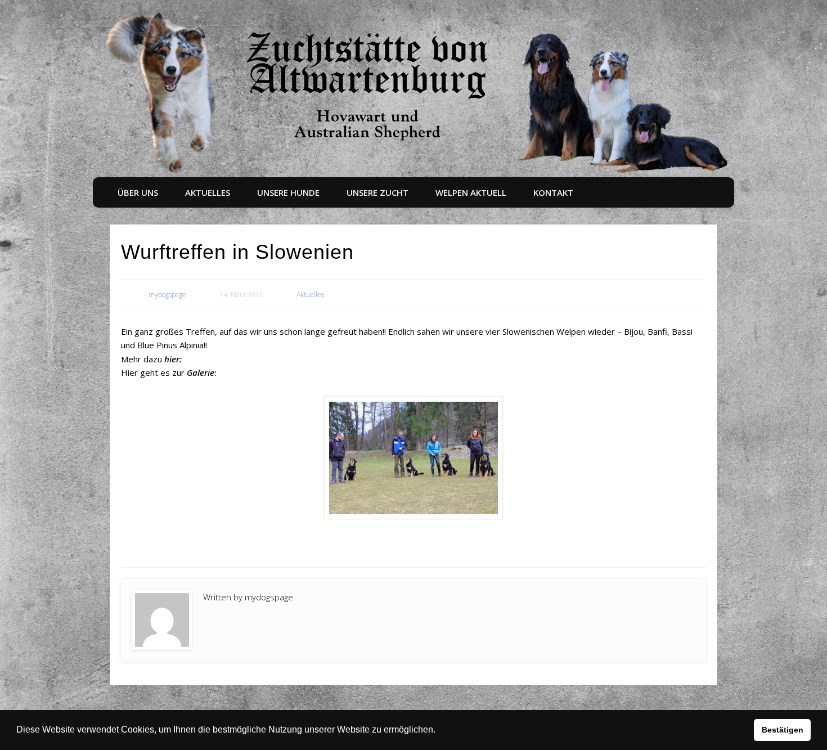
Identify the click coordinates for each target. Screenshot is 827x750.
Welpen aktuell (470, 192)
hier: (173, 359)
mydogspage (167, 294)
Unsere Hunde (288, 192)
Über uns (138, 192)
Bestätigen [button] (782, 729)
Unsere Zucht (377, 192)
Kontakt (553, 192)
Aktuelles (207, 192)
